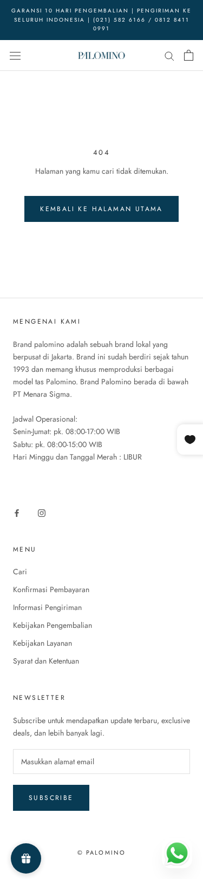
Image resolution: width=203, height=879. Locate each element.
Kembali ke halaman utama (101, 209)
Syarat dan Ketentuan (46, 660)
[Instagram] (41, 512)
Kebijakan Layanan (42, 643)
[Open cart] (188, 55)
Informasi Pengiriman (47, 607)
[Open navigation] (15, 55)
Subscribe (51, 798)
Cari (20, 571)
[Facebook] (17, 512)
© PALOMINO (101, 852)
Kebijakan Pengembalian (52, 625)
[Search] (169, 55)
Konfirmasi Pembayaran (51, 589)
